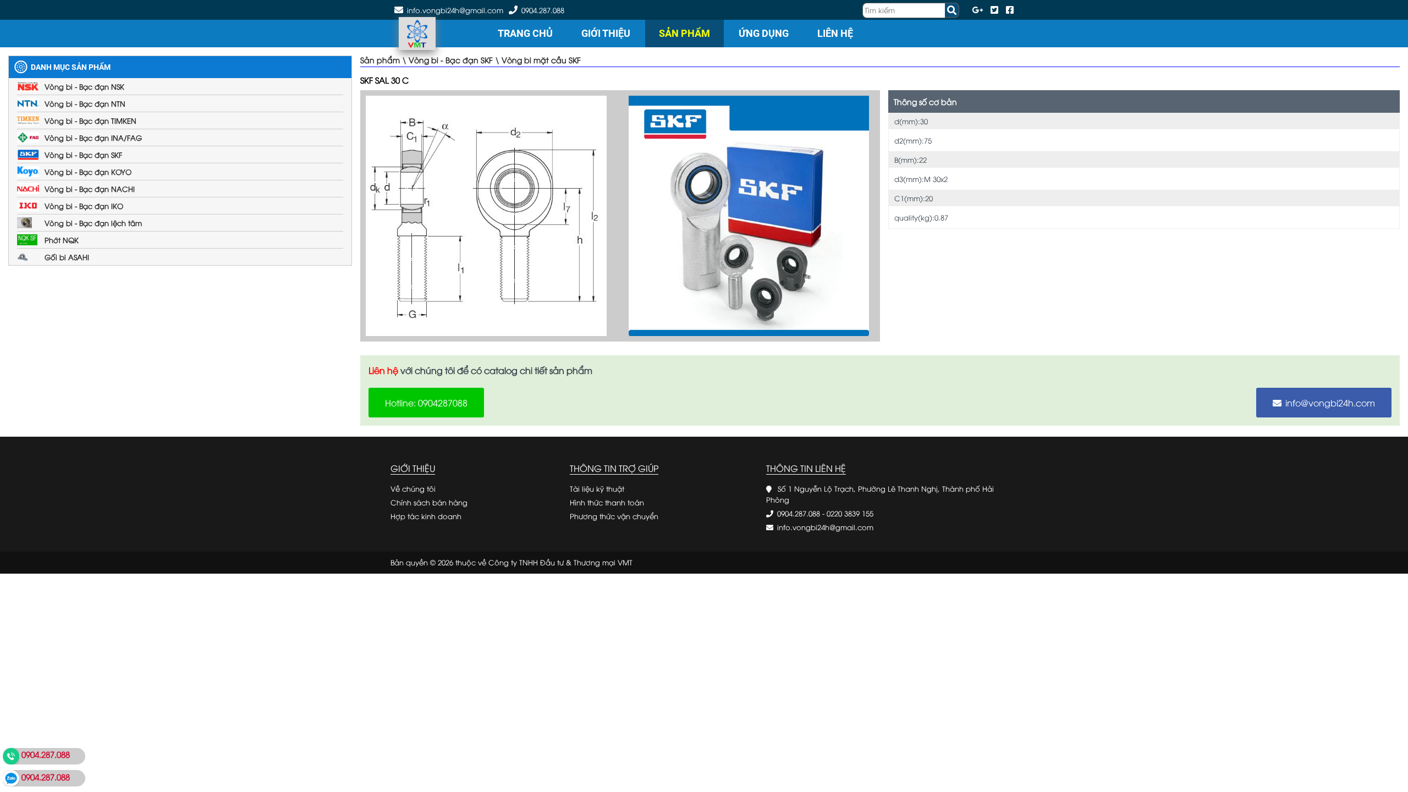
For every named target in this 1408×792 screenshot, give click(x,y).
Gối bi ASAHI (67, 257)
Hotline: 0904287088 (426, 403)
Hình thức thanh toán (607, 502)
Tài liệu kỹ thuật (597, 488)
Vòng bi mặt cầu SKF (541, 59)
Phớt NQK (62, 240)
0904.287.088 (542, 10)
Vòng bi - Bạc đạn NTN (85, 103)
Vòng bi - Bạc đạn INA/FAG (93, 137)
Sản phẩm (684, 33)
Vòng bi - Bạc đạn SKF (83, 155)
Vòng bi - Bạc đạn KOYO (88, 172)
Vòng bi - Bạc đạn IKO (84, 206)
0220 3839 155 (850, 513)
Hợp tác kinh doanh (426, 516)
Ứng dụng (764, 33)
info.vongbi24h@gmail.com (825, 527)
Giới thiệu (605, 33)
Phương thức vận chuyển (614, 516)
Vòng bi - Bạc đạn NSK (84, 86)
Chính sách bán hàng (429, 502)
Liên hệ (835, 33)
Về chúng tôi (413, 488)
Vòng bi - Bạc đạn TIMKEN (90, 120)
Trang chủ (525, 33)
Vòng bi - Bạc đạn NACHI (90, 189)
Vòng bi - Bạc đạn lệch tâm (93, 223)
